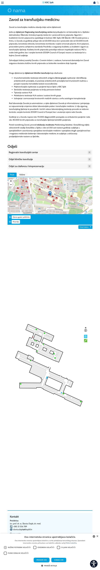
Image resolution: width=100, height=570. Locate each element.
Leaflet (90, 213)
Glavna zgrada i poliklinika (21, 217)
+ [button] (11, 181)
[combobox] (94, 536)
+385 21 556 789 (20, 526)
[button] (50, 565)
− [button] (11, 184)
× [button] (97, 536)
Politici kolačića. (71, 543)
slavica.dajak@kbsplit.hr (22, 529)
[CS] (94, 564)
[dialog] (50, 551)
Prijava (94, 2)
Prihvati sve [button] (41, 560)
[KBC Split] (48, 2)
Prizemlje (16, 222)
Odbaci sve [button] (58, 560)
